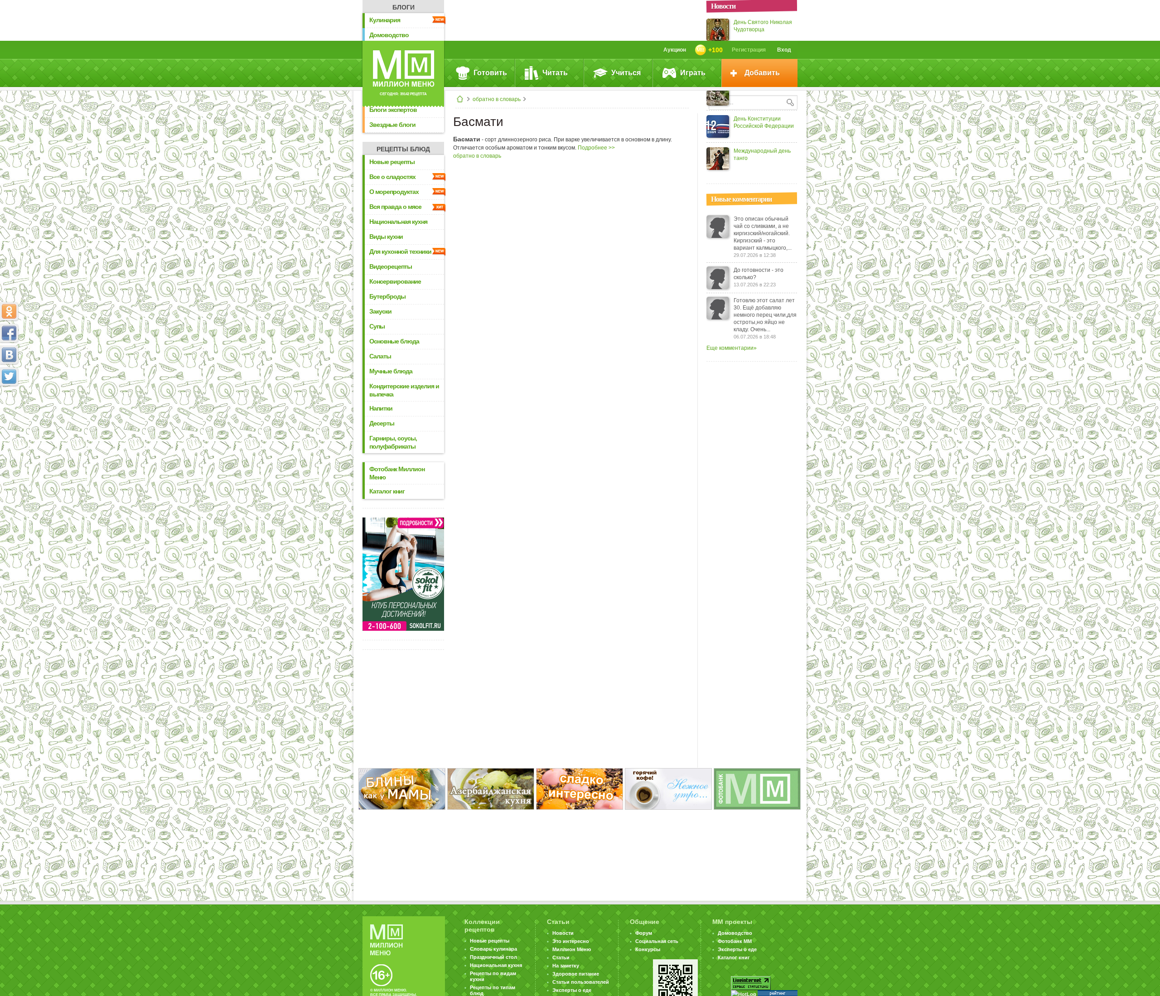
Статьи (561, 957)
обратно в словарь (497, 99)
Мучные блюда (390, 371)
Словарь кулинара (493, 949)
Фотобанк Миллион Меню (397, 473)
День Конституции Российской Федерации (764, 122)
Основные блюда (394, 341)
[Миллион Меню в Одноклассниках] (9, 311)
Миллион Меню (571, 949)
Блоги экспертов (393, 109)
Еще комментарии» (731, 348)
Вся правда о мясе (395, 206)
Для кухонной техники (400, 251)
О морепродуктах (394, 191)
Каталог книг (387, 491)
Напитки (380, 408)
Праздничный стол (493, 957)
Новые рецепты (392, 161)
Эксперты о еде (571, 990)
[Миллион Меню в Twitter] (9, 376)
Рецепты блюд (403, 149)
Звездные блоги (392, 124)
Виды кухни (386, 236)
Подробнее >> (596, 148)
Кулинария (384, 20)
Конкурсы (647, 949)
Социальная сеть (656, 941)
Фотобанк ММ (735, 941)
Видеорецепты (390, 266)
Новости (563, 933)
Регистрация (749, 50)
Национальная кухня (398, 221)
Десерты (381, 423)
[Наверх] (9, 416)
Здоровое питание (575, 974)
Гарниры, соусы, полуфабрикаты (393, 442)
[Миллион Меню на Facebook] (9, 333)
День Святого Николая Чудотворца (763, 26)
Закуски (380, 311)
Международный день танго (762, 154)
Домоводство (389, 35)
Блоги (403, 7)
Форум (643, 933)
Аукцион (674, 50)
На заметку (565, 965)
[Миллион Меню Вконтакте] (9, 355)
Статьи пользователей (580, 982)
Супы (377, 326)
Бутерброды (387, 296)
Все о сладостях (392, 176)
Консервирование (395, 281)
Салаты (380, 356)
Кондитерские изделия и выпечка (404, 390)
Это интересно (570, 941)
